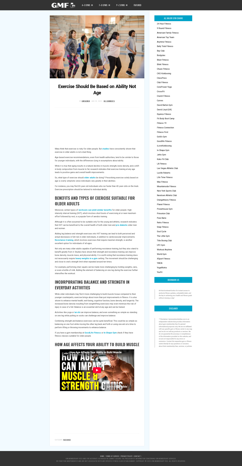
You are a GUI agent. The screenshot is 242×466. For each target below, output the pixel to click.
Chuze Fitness (163, 69)
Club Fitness (162, 82)
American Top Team (165, 37)
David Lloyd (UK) (164, 109)
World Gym (162, 254)
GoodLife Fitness (93, 333)
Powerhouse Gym (165, 209)
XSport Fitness (163, 258)
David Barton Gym (165, 105)
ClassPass (162, 78)
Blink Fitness (162, 64)
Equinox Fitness (164, 114)
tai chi (77, 312)
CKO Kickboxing (164, 73)
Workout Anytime (164, 249)
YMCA (159, 263)
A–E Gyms (86, 5)
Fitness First (162, 132)
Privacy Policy (126, 456)
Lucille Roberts (163, 173)
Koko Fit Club (163, 159)
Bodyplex (161, 55)
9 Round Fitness (164, 28)
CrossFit (160, 91)
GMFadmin (86, 101)
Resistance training (64, 240)
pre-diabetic (121, 225)
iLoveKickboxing (164, 146)
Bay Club (161, 51)
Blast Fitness (163, 60)
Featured (137, 5)
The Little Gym (163, 236)
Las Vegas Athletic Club (167, 168)
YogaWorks (162, 267)
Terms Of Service (112, 456)
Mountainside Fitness (166, 186)
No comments (109, 101)
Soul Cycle (161, 231)
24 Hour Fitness (164, 24)
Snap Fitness (163, 227)
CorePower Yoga (164, 87)
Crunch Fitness (163, 96)
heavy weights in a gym (86, 258)
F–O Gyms (103, 5)
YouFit (159, 272)
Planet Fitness (163, 204)
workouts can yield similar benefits (95, 210)
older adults (90, 177)
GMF (63, 6)
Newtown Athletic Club (167, 195)
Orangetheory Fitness (166, 200)
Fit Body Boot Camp (165, 118)
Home (102, 456)
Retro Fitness (163, 222)
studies (105, 149)
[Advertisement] (97, 127)
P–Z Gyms (120, 5)
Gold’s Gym (162, 136)
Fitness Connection (165, 127)
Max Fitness (162, 182)
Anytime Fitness (164, 42)
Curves (160, 100)
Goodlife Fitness (164, 141)
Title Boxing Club (164, 240)
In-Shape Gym (110, 333)
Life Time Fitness (165, 177)
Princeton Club (163, 213)
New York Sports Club (166, 191)
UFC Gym (161, 245)
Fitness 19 (161, 123)
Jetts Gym (161, 154)
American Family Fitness (168, 33)
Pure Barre (161, 218)
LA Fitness (162, 164)
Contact (137, 456)
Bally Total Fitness (165, 46)
